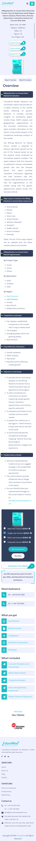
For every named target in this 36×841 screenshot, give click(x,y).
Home (4, 767)
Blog (3, 774)
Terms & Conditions (9, 788)
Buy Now (18, 556)
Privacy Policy (6, 791)
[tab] (10, 80)
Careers (4, 777)
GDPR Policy (6, 795)
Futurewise (21, 835)
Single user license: (18, 533)
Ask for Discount (18, 549)
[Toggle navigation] (32, 4)
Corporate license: (18, 542)
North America (12, 296)
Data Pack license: (18, 529)
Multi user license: (18, 538)
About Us (5, 771)
